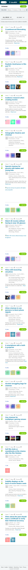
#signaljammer (12, 320)
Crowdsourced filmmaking (15, 29)
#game (18, 426)
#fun (23, 176)
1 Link (17, 457)
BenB (11, 522)
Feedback (11, 567)
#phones (18, 319)
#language (18, 490)
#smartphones (19, 320)
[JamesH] (6, 32)
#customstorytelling (13, 279)
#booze (20, 391)
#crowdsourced (13, 36)
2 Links (11, 487)
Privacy (24, 567)
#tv (20, 73)
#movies (14, 38)
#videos (20, 357)
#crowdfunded (23, 35)
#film (20, 10)
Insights (6, 567)
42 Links (19, 17)
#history (9, 10)
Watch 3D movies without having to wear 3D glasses (15, 222)
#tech (19, 230)
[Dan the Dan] (6, 173)
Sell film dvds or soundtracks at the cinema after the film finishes (15, 451)
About (2, 567)
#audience (11, 105)
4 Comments (12, 33)
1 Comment (11, 423)
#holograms (17, 142)
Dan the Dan (13, 172)
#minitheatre (17, 354)
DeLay (11, 421)
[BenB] (6, 523)
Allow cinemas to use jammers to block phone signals (14, 310)
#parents (11, 179)
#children (11, 176)
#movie (25, 10)
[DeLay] (6, 422)
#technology (11, 231)
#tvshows (23, 107)
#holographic (12, 143)
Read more (17, 43)
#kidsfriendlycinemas (17, 177)
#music (14, 460)
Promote (18, 27)
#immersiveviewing (13, 280)
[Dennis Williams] (6, 388)
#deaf (14, 489)
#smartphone (21, 356)
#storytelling (16, 73)
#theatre (17, 231)
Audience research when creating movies (14, 99)
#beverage (15, 391)
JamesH (12, 31)
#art (10, 71)
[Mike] (6, 486)
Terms (20, 567)
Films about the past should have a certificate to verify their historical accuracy (16, 519)
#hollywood (21, 71)
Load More (14, 550)
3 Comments (12, 69)
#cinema (15, 10)
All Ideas (6, 17)
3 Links (17, 69)
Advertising (16, 567)
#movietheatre (12, 319)
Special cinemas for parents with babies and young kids (14, 168)
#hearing (13, 490)
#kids (10, 177)
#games (22, 426)
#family (20, 176)
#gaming (11, 428)
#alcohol (11, 391)
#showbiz (22, 143)
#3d (9, 228)
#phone (10, 356)
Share (12, 27)
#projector (15, 356)
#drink (14, 392)
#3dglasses (13, 228)
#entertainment (22, 105)
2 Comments (12, 457)
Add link (23, 48)
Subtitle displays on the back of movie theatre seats (15, 482)
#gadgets (11, 230)
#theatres (11, 145)
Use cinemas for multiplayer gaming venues (15, 418)
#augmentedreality (15, 277)
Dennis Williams (14, 387)
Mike (11, 485)
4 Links (17, 33)
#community (16, 35)
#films (10, 38)
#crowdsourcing (21, 36)
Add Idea (24, 2)
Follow (24, 6)
